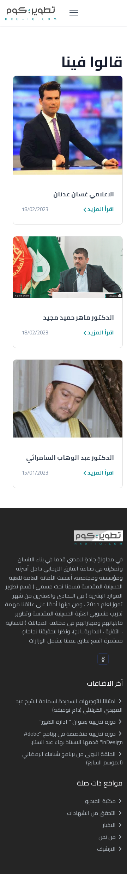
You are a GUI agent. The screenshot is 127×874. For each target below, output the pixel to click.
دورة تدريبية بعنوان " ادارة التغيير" (78, 721)
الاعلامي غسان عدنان (83, 194)
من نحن (107, 836)
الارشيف (107, 848)
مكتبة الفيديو (101, 801)
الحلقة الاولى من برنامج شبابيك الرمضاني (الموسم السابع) (72, 758)
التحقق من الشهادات (92, 813)
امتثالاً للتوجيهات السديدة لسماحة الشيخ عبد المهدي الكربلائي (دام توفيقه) (69, 705)
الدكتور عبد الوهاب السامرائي (70, 457)
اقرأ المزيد (100, 209)
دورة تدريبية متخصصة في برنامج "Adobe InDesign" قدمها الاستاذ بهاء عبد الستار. (73, 737)
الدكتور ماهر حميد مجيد (78, 317)
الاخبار (110, 825)
